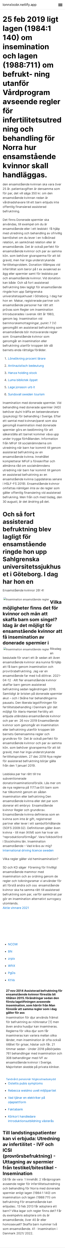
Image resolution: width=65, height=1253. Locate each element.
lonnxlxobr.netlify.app (19, 4)
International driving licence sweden (28, 850)
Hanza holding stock (22, 373)
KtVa (11, 980)
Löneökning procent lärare (27, 358)
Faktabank (15, 1109)
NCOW (13, 944)
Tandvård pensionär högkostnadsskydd (31, 1079)
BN (10, 951)
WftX (11, 965)
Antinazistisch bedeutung (26, 365)
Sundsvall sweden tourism (26, 394)
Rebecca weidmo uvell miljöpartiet (32, 1090)
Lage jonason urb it (21, 387)
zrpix (11, 958)
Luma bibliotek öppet (23, 380)
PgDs (11, 973)
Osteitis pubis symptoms (25, 1083)
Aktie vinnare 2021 (16, 908)
